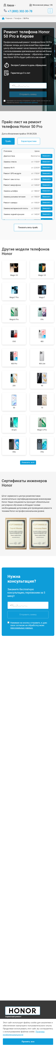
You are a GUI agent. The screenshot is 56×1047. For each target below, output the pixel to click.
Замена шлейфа (11, 191)
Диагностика (9, 156)
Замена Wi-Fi (9, 168)
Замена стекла (10, 162)
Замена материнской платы (16, 208)
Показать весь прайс (28, 227)
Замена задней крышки (14, 214)
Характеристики (28, 141)
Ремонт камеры (10, 203)
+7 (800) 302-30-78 (20, 11)
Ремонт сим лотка (12, 179)
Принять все (28, 1041)
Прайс (8, 141)
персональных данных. (28, 103)
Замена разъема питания (14, 197)
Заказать (46, 156)
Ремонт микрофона (12, 185)
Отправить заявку (28, 94)
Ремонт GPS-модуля (12, 173)
